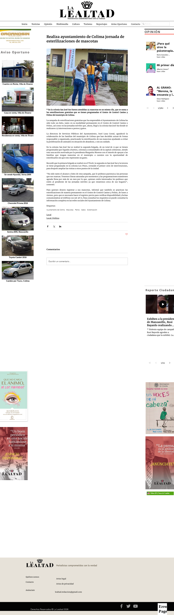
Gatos (83, 210)
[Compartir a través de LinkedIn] (60, 226)
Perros (77, 210)
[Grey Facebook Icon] (121, 606)
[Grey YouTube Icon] (135, 606)
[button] (35, 24)
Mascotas (69, 210)
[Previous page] (156, 363)
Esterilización (92, 210)
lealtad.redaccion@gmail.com (68, 592)
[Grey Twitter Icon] (128, 606)
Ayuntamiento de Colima (55, 210)
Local (48, 215)
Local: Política (52, 218)
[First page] (150, 363)
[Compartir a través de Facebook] (47, 226)
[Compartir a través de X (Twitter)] (54, 226)
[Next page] (169, 363)
